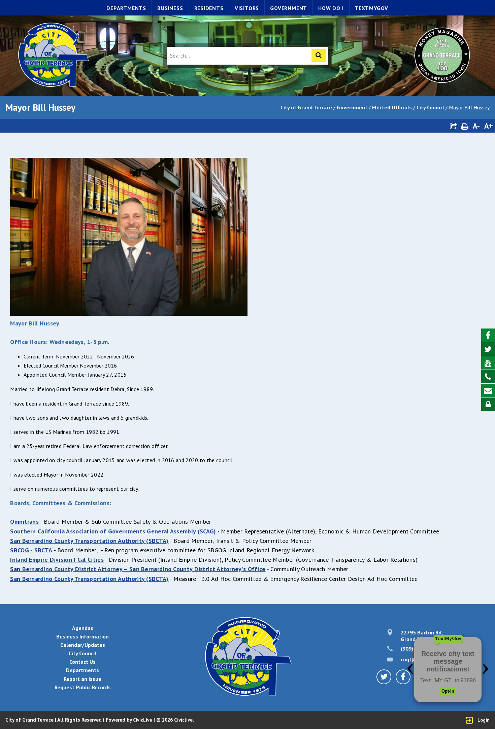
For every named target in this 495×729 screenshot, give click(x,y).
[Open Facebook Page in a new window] (488, 335)
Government (288, 8)
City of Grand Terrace (306, 107)
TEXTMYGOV (371, 8)
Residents (209, 8)
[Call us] (488, 377)
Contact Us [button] (82, 661)
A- (476, 126)
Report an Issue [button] (82, 678)
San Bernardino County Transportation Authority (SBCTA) (89, 541)
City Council (430, 107)
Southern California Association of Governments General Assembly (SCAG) (113, 531)
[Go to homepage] (52, 56)
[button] (453, 126)
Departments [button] (82, 670)
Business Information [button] (82, 636)
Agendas (82, 628)
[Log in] (488, 404)
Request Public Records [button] (83, 687)
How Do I (330, 8)
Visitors (247, 8)
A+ (488, 126)
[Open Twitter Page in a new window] (488, 349)
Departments (126, 8)
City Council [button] (82, 653)
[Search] (318, 55)
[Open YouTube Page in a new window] (488, 363)
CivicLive (142, 720)
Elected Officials (392, 107)
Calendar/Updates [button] (82, 644)
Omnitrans (24, 521)
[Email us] (488, 390)
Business (170, 8)
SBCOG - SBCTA (31, 550)
